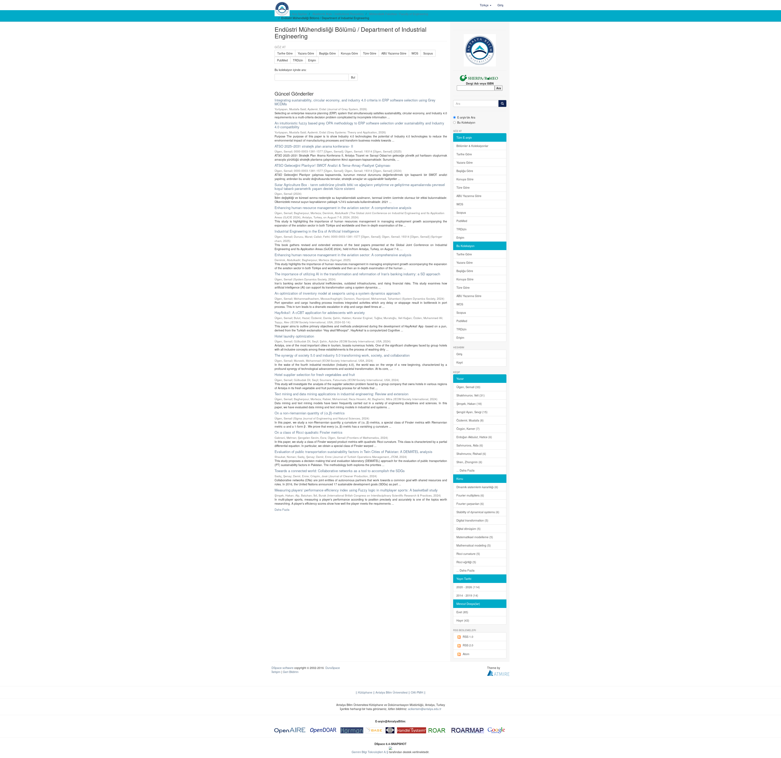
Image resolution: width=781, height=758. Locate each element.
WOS (414, 53)
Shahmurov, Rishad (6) (471, 454)
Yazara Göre (306, 53)
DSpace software (282, 668)
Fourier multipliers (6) (470, 495)
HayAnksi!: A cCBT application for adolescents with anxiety (320, 312)
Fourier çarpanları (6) (470, 504)
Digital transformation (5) (472, 520)
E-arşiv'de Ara (466, 117)
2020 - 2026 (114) (468, 587)
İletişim (276, 672)
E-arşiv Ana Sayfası (294, 14)
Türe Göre (369, 53)
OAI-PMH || (417, 692)
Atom (466, 654)
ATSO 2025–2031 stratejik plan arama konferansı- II (314, 146)
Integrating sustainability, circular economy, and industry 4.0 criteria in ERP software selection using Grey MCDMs (355, 101)
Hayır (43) (462, 620)
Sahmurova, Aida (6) (469, 445)
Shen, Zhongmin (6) (469, 462)
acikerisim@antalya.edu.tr (424, 709)
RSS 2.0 (468, 645)
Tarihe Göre (285, 53)
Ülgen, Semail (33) (468, 387)
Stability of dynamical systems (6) (477, 512)
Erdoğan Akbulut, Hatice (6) (474, 437)
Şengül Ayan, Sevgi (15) (472, 412)
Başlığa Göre (327, 53)
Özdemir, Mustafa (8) (470, 420)
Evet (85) (462, 612)
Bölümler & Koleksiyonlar (472, 146)
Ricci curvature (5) (468, 554)
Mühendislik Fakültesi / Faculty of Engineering (398, 14)
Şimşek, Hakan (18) (469, 404)
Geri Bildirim (291, 672)
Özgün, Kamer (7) (468, 429)
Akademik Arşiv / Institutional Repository (338, 14)
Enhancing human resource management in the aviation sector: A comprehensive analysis (343, 207)
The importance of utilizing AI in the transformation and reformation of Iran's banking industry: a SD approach (357, 273)
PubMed (282, 60)
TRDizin (298, 60)
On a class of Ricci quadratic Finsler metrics (309, 432)
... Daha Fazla (465, 470)
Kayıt (459, 362)
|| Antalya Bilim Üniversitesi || (391, 692)
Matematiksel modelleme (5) (474, 537)
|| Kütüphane (364, 692)
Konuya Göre (349, 53)
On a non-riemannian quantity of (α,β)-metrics (310, 412)
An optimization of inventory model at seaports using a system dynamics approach (337, 293)
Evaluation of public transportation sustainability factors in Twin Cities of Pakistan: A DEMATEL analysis (353, 451)
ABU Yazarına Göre (393, 53)
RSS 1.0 (468, 637)
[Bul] (502, 103)
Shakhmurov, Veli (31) (470, 395)
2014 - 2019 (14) (467, 595)
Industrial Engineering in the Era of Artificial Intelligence (317, 231)
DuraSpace (332, 668)
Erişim (312, 60)
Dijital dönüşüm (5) (468, 529)
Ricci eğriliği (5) (466, 562)
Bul (353, 77)
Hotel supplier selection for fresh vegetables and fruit (315, 374)
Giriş (459, 354)
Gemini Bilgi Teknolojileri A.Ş (370, 752)
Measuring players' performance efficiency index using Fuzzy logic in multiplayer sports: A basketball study (356, 489)
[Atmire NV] (498, 672)
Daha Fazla (282, 510)
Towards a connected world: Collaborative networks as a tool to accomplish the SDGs (340, 470)
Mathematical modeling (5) (473, 545)
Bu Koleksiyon (466, 122)
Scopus (428, 53)
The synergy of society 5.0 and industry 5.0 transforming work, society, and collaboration (342, 355)
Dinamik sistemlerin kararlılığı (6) (477, 487)
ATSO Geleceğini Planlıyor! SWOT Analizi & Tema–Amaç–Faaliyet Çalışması (332, 165)
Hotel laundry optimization (294, 336)
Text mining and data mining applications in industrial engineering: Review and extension (341, 393)
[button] (485, 5)
